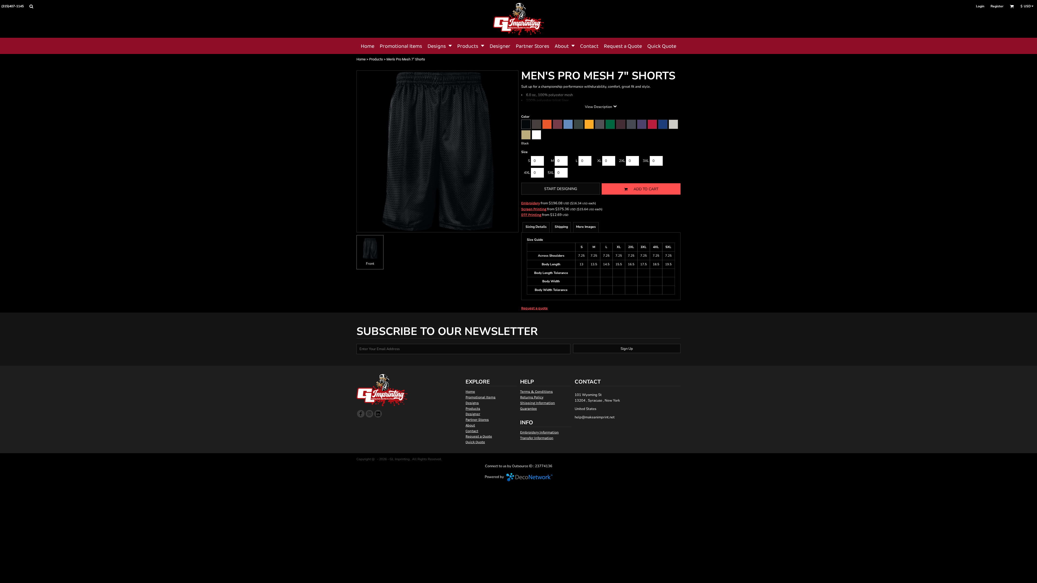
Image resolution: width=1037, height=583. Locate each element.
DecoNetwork (529, 477)
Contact (472, 431)
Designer (473, 414)
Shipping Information (537, 403)
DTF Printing (531, 215)
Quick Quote (475, 442)
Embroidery (530, 203)
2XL (622, 160)
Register (997, 6)
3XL (646, 160)
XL (599, 160)
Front (370, 263)
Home (361, 59)
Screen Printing (533, 209)
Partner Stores (477, 420)
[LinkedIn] (378, 414)
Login (980, 6)
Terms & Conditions (536, 391)
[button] (31, 6)
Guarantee (528, 408)
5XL (551, 172)
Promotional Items (481, 397)
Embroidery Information (539, 432)
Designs (472, 403)
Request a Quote (479, 436)
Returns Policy (531, 397)
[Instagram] (369, 414)
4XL (527, 172)
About (470, 425)
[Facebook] (361, 414)
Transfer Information (536, 438)
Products (376, 59)
